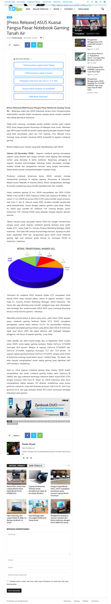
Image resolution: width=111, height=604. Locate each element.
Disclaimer (21, 2)
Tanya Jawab (83, 9)
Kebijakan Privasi (33, 2)
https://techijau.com (28, 448)
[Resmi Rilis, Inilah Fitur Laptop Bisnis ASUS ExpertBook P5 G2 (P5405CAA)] (16, 477)
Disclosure (67, 601)
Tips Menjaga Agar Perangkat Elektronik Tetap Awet (37, 517)
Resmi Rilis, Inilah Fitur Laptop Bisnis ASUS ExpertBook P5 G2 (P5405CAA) (16, 489)
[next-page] (69, 465)
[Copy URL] (46, 45)
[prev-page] (65, 465)
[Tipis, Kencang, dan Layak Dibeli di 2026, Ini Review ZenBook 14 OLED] (16, 506)
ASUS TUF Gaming (33, 421)
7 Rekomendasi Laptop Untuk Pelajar (39, 65)
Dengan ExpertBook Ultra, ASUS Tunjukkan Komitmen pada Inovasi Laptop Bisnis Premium (60, 491)
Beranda (9, 15)
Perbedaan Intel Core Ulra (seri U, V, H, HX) (38, 81)
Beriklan (56, 2)
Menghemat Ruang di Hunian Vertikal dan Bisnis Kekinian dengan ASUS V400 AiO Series (60, 519)
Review (56, 9)
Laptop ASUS (52, 421)
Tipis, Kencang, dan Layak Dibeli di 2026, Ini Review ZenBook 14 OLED (16, 519)
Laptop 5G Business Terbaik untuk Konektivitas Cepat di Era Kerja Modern (37, 489)
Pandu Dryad (17, 38)
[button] (103, 9)
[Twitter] (100, 2)
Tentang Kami (9, 2)
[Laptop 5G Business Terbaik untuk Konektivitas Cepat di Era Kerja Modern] (38, 477)
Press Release (12, 424)
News (28, 9)
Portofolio (47, 2)
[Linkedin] (96, 2)
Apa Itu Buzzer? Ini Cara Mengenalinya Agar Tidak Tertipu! (87, 28)
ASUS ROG (22, 421)
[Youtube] (104, 2)
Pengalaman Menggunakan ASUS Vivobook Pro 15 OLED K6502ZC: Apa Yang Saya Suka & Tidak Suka (95, 84)
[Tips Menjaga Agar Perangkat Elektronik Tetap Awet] (38, 506)
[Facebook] (87, 2)
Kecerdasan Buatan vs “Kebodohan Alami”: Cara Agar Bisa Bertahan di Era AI (96, 56)
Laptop (43, 421)
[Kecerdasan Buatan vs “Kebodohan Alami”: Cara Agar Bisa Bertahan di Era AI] (80, 56)
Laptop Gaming (64, 421)
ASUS (15, 421)
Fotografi (68, 9)
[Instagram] (92, 2)
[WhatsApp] (40, 45)
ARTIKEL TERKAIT (17, 465)
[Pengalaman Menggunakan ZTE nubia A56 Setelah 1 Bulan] (80, 43)
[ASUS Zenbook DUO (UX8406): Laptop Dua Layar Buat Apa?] (80, 70)
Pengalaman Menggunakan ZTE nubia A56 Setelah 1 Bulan (95, 43)
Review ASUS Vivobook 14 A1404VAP (38, 89)
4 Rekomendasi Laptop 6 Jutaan (39, 73)
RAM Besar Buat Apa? (38, 96)
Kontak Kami (67, 2)
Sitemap (77, 601)
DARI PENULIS (35, 465)
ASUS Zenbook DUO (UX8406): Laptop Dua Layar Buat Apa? (95, 69)
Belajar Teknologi (40, 9)
